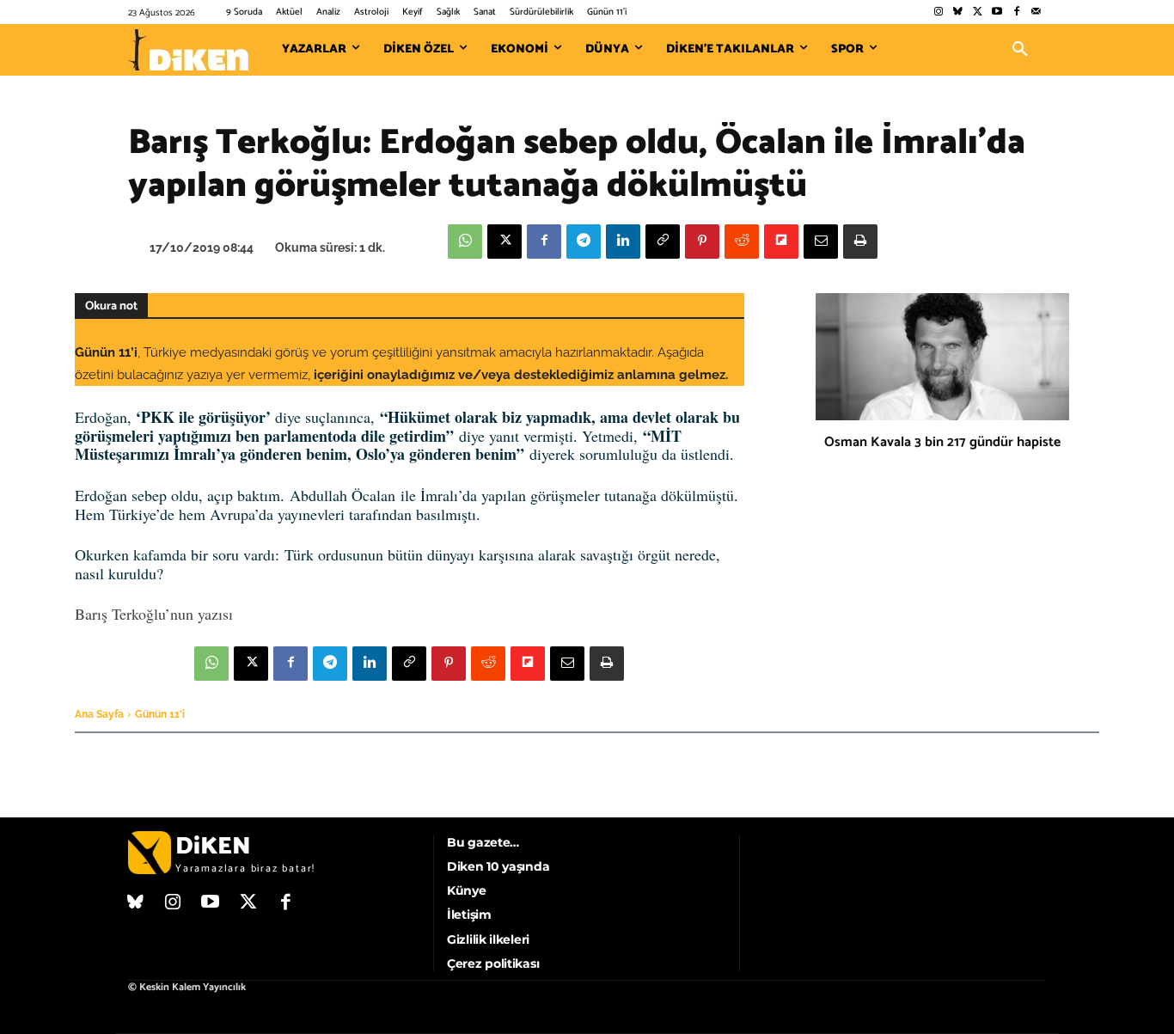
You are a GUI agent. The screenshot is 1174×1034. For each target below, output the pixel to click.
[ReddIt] (742, 241)
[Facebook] (1016, 12)
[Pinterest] (702, 241)
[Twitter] (978, 12)
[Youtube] (997, 12)
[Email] (821, 241)
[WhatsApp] (465, 241)
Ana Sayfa (99, 714)
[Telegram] (583, 241)
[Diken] (188, 49)
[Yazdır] (860, 241)
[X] (504, 241)
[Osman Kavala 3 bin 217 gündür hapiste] (942, 356)
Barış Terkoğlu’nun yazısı (154, 613)
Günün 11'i (160, 714)
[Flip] (781, 241)
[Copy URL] (662, 241)
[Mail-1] (1036, 12)
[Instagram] (938, 12)
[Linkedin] (623, 241)
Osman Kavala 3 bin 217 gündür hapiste (942, 442)
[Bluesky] (958, 12)
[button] (1020, 50)
